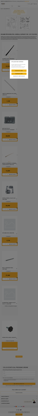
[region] (19, 69)
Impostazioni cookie (19, 73)
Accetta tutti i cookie (19, 70)
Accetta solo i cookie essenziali (19, 76)
